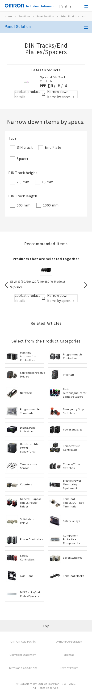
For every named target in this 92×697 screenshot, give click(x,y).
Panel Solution (45, 16)
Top (46, 626)
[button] (6, 285)
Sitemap (69, 654)
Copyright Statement (23, 654)
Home (8, 16)
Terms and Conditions (23, 668)
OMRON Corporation (69, 641)
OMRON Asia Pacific (23, 641)
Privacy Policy (69, 668)
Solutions (24, 16)
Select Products (69, 16)
